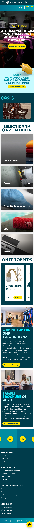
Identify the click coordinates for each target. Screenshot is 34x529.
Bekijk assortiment (17, 46)
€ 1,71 (8, 298)
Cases (3, 461)
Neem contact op (11, 365)
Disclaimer (5, 479)
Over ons (4, 458)
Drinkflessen (6, 489)
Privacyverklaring (8, 473)
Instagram (8, 510)
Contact (4, 455)
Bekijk (18, 298)
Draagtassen (6, 498)
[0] (25, 7)
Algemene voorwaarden (10, 471)
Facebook (8, 507)
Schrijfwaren (6, 492)
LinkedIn (7, 513)
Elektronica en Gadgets (10, 495)
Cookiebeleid (6, 476)
